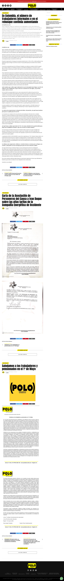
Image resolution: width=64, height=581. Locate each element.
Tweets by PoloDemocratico (51, 46)
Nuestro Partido (12, 9)
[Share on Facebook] (13, 45)
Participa (26, 9)
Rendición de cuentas (54, 9)
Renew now (34, 1)
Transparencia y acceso (19, 9)
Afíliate (48, 9)
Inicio (8, 9)
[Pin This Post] (26, 45)
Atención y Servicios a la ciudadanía (34, 9)
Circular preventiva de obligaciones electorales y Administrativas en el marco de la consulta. (53, 31)
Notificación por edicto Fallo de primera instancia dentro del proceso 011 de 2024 (53, 39)
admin (7, 41)
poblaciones (42, 9)
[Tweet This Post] (19, 45)
